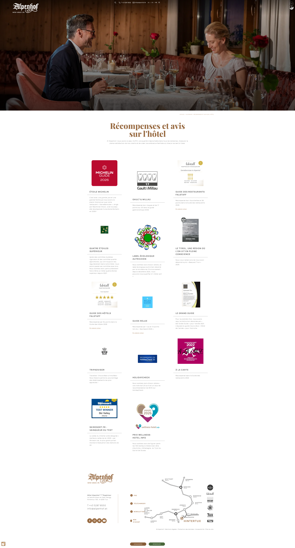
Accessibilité (199, 529)
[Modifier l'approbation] (3, 544)
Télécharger (140, 503)
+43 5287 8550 (97, 505)
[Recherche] (115, 2)
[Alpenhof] (25, 8)
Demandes (138, 544)
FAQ (135, 495)
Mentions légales (171, 529)
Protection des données (186, 529)
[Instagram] (94, 520)
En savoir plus (181, 209)
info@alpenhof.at (97, 508)
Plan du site (209, 529)
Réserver (157, 544)
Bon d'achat (136, 521)
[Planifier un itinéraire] (172, 500)
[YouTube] (104, 520)
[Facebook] (89, 520)
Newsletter (139, 512)
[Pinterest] (99, 520)
